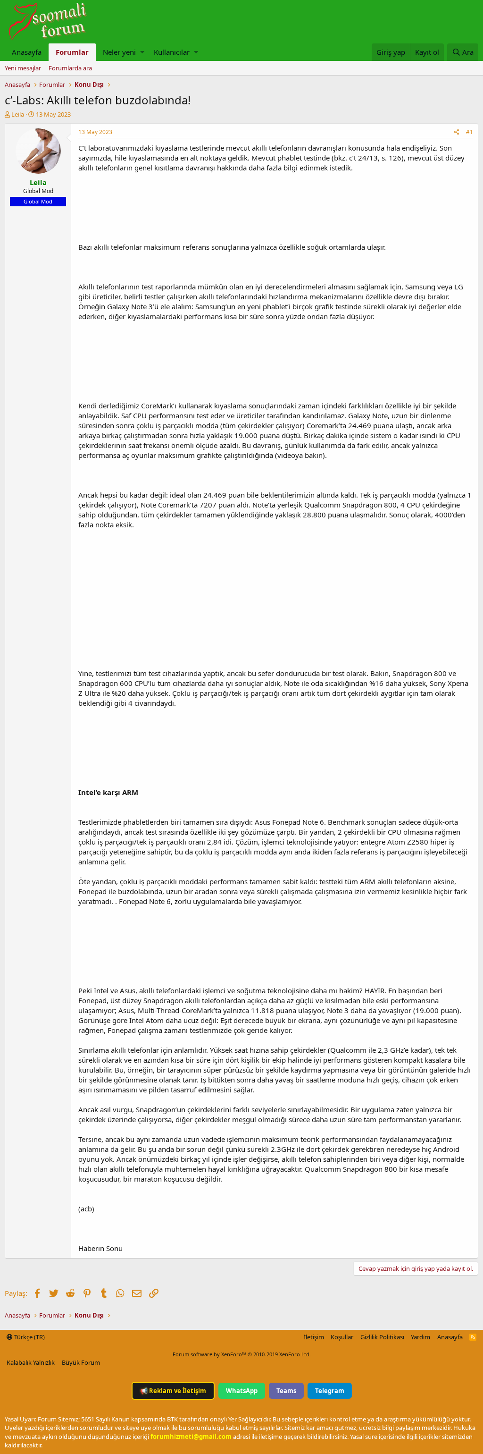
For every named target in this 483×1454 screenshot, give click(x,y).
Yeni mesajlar (23, 68)
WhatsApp (242, 1390)
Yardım (420, 1337)
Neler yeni (119, 52)
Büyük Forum (81, 1362)
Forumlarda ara (70, 68)
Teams (286, 1390)
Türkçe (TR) (29, 1337)
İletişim (314, 1337)
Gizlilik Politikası (382, 1337)
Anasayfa (27, 52)
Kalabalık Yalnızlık (31, 1362)
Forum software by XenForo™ (242, 1354)
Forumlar (72, 52)
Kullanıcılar (172, 52)
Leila (17, 114)
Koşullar (342, 1337)
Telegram (329, 1390)
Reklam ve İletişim (173, 1390)
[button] (142, 52)
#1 (469, 132)
